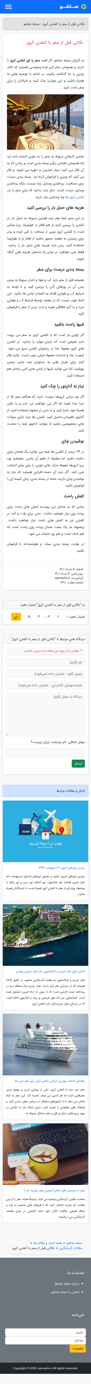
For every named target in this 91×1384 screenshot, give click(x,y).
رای (16, 616)
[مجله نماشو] (72, 7)
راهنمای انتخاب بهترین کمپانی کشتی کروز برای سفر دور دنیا (50, 1081)
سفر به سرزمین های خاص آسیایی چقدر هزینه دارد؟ (54, 1190)
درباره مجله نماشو (67, 1283)
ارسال (78, 763)
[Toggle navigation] (8, 7)
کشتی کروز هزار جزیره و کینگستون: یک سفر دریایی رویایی (50, 971)
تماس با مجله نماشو (65, 1292)
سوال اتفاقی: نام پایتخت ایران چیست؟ (58, 742)
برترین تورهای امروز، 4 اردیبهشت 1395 (62, 868)
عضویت (77, 1348)
